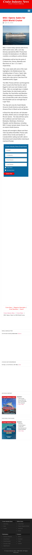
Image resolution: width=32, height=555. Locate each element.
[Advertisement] (16, 241)
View (20, 364)
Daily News (9, 167)
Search (22, 309)
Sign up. (20, 333)
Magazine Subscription (20, 307)
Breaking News (10, 170)
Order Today (21, 404)
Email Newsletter (13, 309)
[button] (29, 11)
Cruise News (9, 307)
